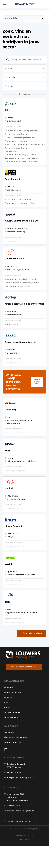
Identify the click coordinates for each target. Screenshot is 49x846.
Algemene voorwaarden (24, 835)
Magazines (9, 732)
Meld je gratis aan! (36, 382)
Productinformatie (13, 692)
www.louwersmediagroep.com (21, 821)
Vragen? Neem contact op (22, 667)
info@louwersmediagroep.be (20, 811)
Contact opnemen (12, 742)
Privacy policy (24, 839)
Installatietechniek (13, 712)
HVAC (6, 702)
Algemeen (9, 687)
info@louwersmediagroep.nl (20, 777)
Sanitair (7, 707)
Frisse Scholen (11, 717)
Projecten (8, 697)
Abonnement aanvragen (15, 737)
